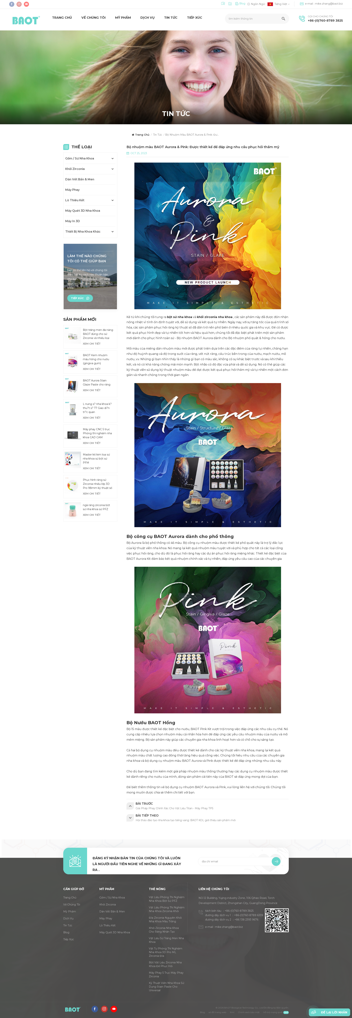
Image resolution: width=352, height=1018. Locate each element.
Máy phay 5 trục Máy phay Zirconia (166, 974)
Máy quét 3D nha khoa (82, 210)
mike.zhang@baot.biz (329, 3)
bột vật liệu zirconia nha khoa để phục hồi (165, 964)
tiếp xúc (194, 17)
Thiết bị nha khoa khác (82, 231)
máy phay (72, 190)
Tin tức (170, 17)
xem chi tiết (92, 343)
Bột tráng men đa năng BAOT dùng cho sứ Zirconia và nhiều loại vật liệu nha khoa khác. (98, 334)
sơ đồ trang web (217, 1012)
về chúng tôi (93, 17)
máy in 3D (72, 221)
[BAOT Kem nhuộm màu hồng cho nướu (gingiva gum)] (72, 360)
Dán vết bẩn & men (79, 179)
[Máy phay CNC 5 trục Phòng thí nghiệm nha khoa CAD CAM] (72, 434)
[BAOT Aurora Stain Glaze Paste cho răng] (72, 386)
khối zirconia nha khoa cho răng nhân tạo (164, 929)
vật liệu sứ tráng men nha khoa (166, 940)
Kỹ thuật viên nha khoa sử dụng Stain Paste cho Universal (166, 986)
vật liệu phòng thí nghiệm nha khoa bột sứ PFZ (166, 899)
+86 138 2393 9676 (246, 919)
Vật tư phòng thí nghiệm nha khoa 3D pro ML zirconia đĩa (165, 952)
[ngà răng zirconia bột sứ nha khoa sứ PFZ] (72, 510)
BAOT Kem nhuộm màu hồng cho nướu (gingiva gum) (96, 359)
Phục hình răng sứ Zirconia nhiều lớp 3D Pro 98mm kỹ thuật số (97, 484)
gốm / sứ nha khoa (79, 158)
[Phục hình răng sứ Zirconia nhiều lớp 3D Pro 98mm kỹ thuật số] (72, 485)
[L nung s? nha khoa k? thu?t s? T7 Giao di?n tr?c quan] (72, 409)
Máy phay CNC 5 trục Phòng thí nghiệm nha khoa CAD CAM (97, 433)
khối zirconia (75, 169)
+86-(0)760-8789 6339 (248, 915)
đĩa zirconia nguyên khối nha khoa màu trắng (165, 919)
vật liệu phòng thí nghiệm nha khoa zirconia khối (166, 909)
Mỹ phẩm (123, 17)
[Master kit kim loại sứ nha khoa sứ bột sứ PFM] (72, 460)
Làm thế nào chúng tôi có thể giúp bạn (86, 258)
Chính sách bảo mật (249, 1012)
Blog (242, 3)
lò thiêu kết (74, 200)
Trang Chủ (62, 17)
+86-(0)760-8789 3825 (325, 20)
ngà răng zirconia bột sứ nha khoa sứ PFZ (96, 507)
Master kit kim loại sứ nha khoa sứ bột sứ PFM (96, 458)
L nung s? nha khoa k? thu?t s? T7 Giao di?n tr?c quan (97, 408)
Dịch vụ (147, 17)
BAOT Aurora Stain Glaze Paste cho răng (96, 382)
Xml (232, 1012)
